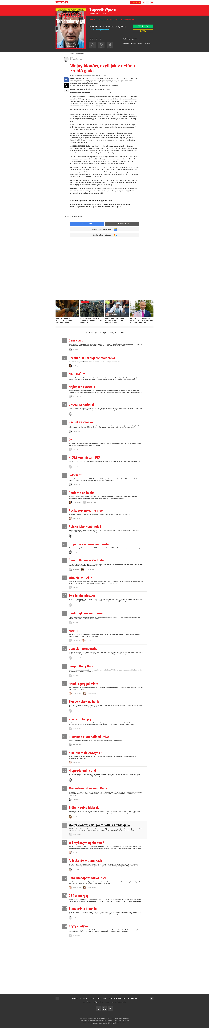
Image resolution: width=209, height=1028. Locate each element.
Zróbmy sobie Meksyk (84, 807)
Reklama (107, 1002)
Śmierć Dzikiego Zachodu (86, 560)
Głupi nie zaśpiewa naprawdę (89, 544)
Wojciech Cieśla (76, 640)
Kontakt (89, 1002)
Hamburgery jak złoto (83, 684)
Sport (99, 998)
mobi (110, 47)
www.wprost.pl (107, 1023)
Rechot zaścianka (81, 422)
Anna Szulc (75, 605)
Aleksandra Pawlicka (91, 502)
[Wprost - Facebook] (98, 1008)
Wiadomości (76, 998)
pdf (93, 47)
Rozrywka (117, 998)
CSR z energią (78, 896)
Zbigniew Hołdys (76, 799)
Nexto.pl (148, 43)
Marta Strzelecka (76, 762)
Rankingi (134, 998)
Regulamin (113, 1002)
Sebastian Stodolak (77, 693)
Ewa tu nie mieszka (82, 595)
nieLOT (73, 631)
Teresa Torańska (76, 449)
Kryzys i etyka (78, 926)
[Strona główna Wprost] (62, 2)
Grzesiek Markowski (77, 834)
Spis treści (92, 20)
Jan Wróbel (75, 852)
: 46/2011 (97, 13)
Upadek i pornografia (83, 648)
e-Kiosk (141, 43)
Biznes (85, 998)
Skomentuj (122, 224)
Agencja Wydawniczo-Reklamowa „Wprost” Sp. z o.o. (101, 1018)
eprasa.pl (133, 43)
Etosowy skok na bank (84, 701)
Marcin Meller (76, 780)
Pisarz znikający (80, 719)
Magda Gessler (76, 817)
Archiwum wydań (103, 20)
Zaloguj (143, 31)
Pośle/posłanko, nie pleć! (86, 510)
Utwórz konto (143, 26)
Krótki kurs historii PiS (84, 457)
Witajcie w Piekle (80, 578)
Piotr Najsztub (76, 552)
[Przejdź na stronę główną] (53, 2)
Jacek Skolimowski (77, 744)
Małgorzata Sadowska (78, 728)
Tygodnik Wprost (102, 10)
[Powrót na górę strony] (151, 998)
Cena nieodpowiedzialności (87, 878)
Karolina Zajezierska (89, 569)
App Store (110, 207)
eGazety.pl (126, 43)
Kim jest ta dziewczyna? (85, 753)
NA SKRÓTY (77, 374)
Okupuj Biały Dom (81, 666)
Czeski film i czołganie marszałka (92, 358)
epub (101, 47)
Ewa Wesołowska (76, 935)
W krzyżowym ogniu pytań (86, 843)
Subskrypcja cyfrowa (130, 20)
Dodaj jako (102, 235)
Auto (105, 998)
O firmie (83, 1002)
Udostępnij (88, 224)
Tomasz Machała (76, 431)
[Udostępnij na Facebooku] (66, 79)
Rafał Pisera (75, 918)
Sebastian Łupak (76, 711)
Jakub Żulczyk (76, 414)
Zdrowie (92, 998)
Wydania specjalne (116, 20)
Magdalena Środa (76, 518)
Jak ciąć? (75, 475)
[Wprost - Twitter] (104, 1008)
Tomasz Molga (76, 569)
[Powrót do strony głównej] (57, 998)
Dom (110, 998)
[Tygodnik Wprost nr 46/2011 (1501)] (71, 28)
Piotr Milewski (76, 675)
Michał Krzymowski (77, 366)
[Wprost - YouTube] (110, 1008)
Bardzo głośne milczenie (86, 613)
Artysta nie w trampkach (85, 860)
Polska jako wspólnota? (85, 526)
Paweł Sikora (88, 640)
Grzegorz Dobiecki (77, 658)
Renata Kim (75, 587)
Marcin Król (75, 536)
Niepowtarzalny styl (82, 770)
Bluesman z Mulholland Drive (89, 737)
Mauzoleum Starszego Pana (88, 788)
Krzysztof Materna (77, 396)
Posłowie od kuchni (82, 493)
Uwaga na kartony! (81, 404)
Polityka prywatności (122, 1002)
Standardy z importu (83, 908)
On (70, 440)
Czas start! (76, 340)
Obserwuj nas (102, 229)
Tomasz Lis (75, 349)
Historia (126, 998)
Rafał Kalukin (76, 467)
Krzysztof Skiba (76, 869)
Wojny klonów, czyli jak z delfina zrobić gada (99, 825)
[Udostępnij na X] (66, 85)
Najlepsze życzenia (82, 387)
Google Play (118, 207)
